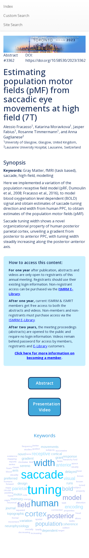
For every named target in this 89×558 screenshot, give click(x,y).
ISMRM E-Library (22, 320)
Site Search (12, 24)
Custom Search (16, 15)
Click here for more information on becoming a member (44, 355)
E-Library (40, 346)
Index (8, 6)
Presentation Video (46, 406)
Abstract (44, 383)
